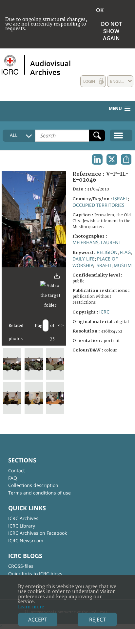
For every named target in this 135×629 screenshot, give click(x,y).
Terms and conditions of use (39, 493)
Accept (37, 619)
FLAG (125, 252)
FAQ (12, 478)
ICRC (104, 312)
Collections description (33, 485)
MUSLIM (123, 265)
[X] (111, 159)
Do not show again (111, 31)
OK (100, 10)
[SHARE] (126, 159)
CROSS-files (20, 566)
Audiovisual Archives (50, 67)
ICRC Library (21, 526)
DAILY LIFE (83, 259)
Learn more (31, 607)
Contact (16, 470)
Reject (97, 619)
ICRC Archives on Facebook (37, 533)
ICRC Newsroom (25, 540)
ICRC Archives (23, 518)
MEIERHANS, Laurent (96, 242)
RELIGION (107, 252)
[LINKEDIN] (97, 159)
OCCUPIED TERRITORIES (98, 205)
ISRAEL (120, 198)
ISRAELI (103, 265)
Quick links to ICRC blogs (35, 573)
